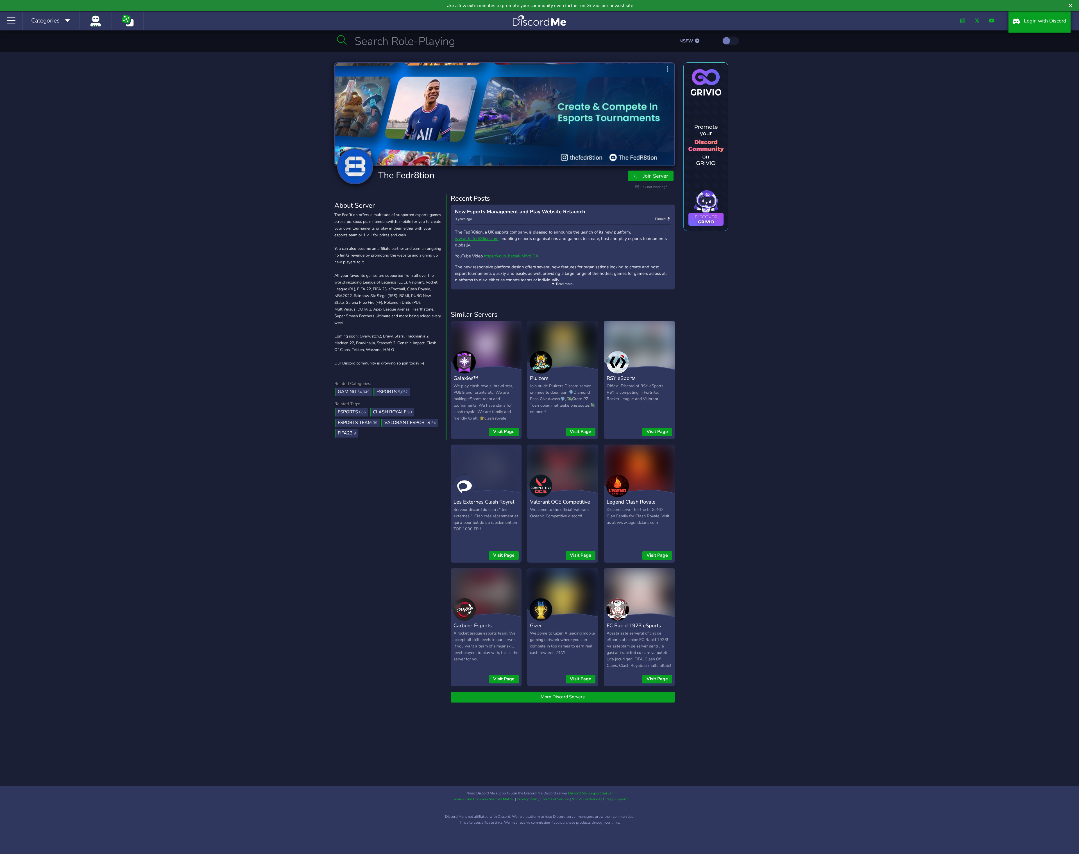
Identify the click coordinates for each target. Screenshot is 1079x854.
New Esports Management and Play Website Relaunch (520, 211)
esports (352, 412)
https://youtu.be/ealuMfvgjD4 (511, 256)
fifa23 (347, 433)
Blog (607, 799)
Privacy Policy (528, 799)
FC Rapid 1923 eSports (634, 625)
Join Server (655, 176)
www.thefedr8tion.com (476, 238)
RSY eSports (621, 378)
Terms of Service (555, 799)
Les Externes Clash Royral (484, 501)
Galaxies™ (466, 378)
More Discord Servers (563, 697)
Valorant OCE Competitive (560, 501)
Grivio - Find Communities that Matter (483, 799)
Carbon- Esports (473, 625)
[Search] (341, 40)
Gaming (354, 392)
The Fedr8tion (406, 175)
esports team (357, 423)
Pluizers (539, 378)
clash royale (392, 412)
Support (620, 799)
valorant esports (410, 423)
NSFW (686, 41)
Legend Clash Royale (631, 501)
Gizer (536, 625)
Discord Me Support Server (590, 793)
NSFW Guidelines (586, 799)
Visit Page (503, 432)
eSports (392, 392)
